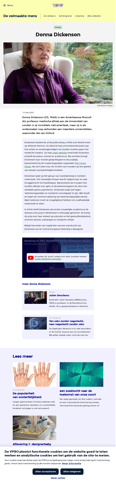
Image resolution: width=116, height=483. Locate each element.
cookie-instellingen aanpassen (48, 259)
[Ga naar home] (58, 5)
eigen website (59, 152)
